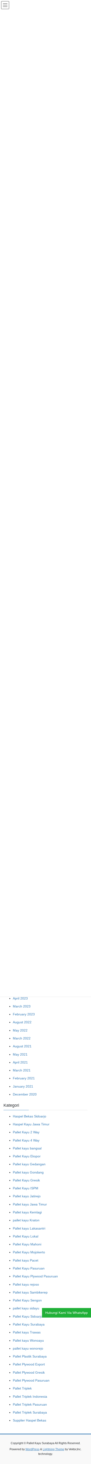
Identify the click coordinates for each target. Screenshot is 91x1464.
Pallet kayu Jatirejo (27, 1196)
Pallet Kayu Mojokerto (29, 1252)
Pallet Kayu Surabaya (29, 1324)
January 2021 (23, 1086)
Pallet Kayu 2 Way (26, 1132)
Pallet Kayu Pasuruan (29, 1268)
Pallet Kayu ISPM (25, 1188)
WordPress (32, 1449)
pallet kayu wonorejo (28, 1348)
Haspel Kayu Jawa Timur (31, 1124)
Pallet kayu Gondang (28, 1172)
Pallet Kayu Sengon (27, 1300)
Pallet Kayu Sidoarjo (27, 1316)
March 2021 (22, 1070)
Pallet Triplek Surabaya (30, 1412)
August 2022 (22, 1022)
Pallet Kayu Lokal (25, 1236)
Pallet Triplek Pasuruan (30, 1404)
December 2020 (25, 1094)
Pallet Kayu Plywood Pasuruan (35, 1276)
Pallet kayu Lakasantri (29, 1228)
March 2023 (22, 1006)
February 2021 (24, 1078)
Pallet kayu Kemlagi (27, 1212)
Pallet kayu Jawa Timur (30, 1204)
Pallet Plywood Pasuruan (31, 1380)
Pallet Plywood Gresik (29, 1372)
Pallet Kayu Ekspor (27, 1156)
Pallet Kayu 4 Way (26, 1140)
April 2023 (20, 998)
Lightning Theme (53, 1449)
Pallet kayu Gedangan (29, 1164)
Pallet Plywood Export (29, 1364)
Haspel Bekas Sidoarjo (29, 1116)
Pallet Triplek (22, 1388)
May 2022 (20, 1030)
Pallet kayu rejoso (26, 1284)
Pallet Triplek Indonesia (30, 1396)
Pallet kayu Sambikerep (30, 1292)
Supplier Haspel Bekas (29, 1420)
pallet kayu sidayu (26, 1308)
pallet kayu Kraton (26, 1220)
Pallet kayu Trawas (27, 1332)
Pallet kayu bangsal (27, 1148)
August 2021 (22, 1046)
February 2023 (24, 1014)
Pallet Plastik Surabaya (30, 1356)
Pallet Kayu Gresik (26, 1180)
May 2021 (20, 1054)
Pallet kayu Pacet (25, 1260)
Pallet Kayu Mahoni (27, 1244)
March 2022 (22, 1038)
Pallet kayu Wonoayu (28, 1340)
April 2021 (20, 1062)
